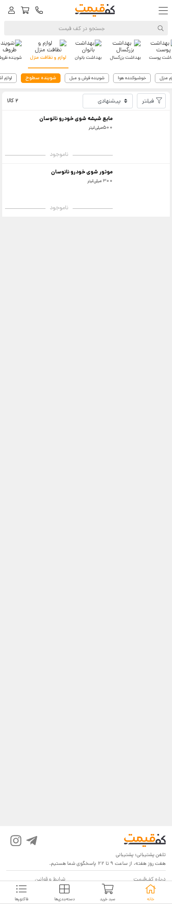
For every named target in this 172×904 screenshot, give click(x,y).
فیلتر (148, 101)
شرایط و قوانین (50, 879)
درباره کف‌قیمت (150, 879)
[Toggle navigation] (165, 10)
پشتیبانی (125, 854)
